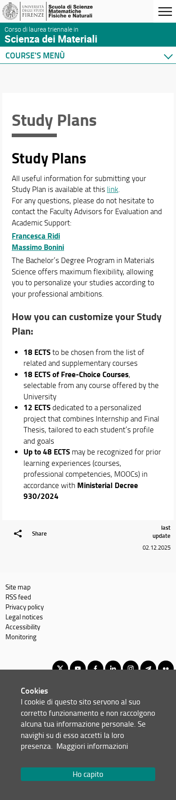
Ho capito (88, 774)
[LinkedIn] (113, 668)
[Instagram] (131, 668)
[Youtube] (78, 668)
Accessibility (22, 627)
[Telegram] (148, 668)
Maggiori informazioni (92, 746)
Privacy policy (24, 607)
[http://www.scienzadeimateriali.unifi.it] (51, 11)
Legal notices (24, 617)
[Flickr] (166, 668)
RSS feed (18, 597)
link (112, 189)
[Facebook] (95, 668)
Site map (18, 587)
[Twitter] (60, 668)
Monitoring (21, 637)
